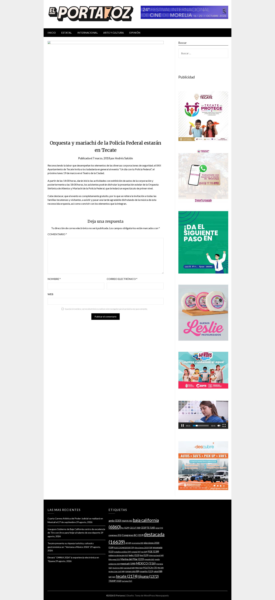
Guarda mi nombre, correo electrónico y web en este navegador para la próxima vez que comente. (106, 309)
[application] (203, 415)
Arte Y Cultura (113, 32)
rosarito (146, 571)
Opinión (134, 32)
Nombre (54, 278)
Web (50, 294)
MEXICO (146, 563)
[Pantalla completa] (224, 425)
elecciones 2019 (143, 548)
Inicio (52, 32)
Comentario (57, 234)
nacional (129, 568)
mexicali (128, 563)
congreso (115, 535)
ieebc (134, 555)
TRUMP (115, 581)
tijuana (148, 576)
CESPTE (148, 527)
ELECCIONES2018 (124, 547)
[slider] (201, 425)
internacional (156, 555)
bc (125, 527)
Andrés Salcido (124, 158)
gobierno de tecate (118, 555)
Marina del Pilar (132, 559)
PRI (161, 568)
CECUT (135, 527)
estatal (136, 552)
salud (158, 571)
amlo (115, 520)
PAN (139, 568)
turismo (127, 581)
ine (144, 555)
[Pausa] (182, 425)
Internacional (87, 32)
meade (149, 559)
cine (159, 528)
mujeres (118, 568)
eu (144, 552)
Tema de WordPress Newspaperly (152, 595)
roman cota (132, 571)
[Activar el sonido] (219, 425)
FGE (153, 551)
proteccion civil (117, 571)
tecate (127, 576)
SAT (112, 577)
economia (137, 543)
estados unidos (122, 552)
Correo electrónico (122, 278)
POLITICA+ (150, 568)
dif (128, 543)
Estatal (66, 32)
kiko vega (114, 559)
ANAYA (127, 521)
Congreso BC (133, 535)
